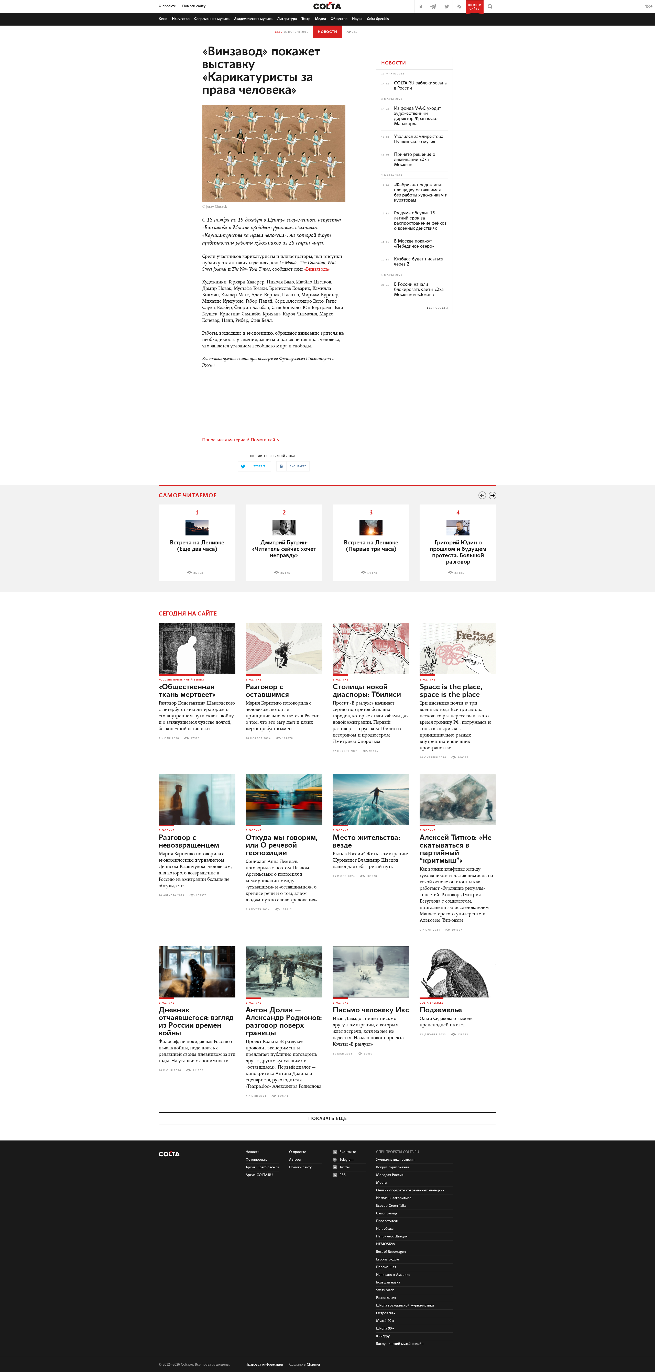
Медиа (320, 19)
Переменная (386, 1267)
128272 (462, 1034)
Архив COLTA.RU (259, 1175)
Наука (357, 19)
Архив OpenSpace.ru (262, 1167)
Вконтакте (348, 1152)
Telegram (347, 1159)
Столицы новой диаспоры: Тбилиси (367, 691)
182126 (284, 573)
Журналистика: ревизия (395, 1159)
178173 (371, 573)
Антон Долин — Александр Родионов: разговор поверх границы (284, 1021)
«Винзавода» (317, 269)
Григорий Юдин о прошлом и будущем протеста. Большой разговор (458, 552)
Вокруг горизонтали (392, 1167)
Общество (339, 19)
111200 (198, 1070)
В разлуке (253, 679)
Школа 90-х (385, 1328)
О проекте (167, 6)
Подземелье (441, 1010)
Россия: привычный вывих (181, 679)
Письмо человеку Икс (371, 1010)
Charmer (313, 1364)
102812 (286, 909)
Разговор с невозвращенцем (189, 841)
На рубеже (385, 1229)
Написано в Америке (393, 1275)
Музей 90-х (385, 1321)
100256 (463, 757)
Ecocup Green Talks (391, 1206)
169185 (458, 573)
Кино (163, 19)
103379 (201, 895)
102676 (287, 738)
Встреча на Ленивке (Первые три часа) (371, 546)
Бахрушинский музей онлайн (399, 1344)
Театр (305, 19)
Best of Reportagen (391, 1252)
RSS (343, 1175)
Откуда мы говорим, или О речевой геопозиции (282, 845)
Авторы (295, 1159)
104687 (457, 930)
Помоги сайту (194, 6)
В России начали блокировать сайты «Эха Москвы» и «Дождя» (419, 289)
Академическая (253, 19)
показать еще (327, 1118)
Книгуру (383, 1336)
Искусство (181, 19)
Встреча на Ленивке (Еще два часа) (197, 546)
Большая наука (388, 1282)
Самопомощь (386, 1213)
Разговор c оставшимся (267, 691)
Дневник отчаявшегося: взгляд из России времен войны (196, 1021)
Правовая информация (264, 1364)
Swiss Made (385, 1290)
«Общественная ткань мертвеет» (187, 691)
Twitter (345, 1167)
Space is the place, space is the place (451, 691)
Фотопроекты (257, 1159)
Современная (212, 19)
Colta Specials (378, 19)
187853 (197, 573)
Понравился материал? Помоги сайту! (241, 440)
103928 (371, 876)
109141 (283, 1096)
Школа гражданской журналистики (405, 1305)
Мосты (381, 1182)
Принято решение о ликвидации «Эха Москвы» (414, 159)
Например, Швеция (392, 1236)
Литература (287, 19)
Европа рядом (387, 1259)
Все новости (437, 308)
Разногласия (386, 1298)
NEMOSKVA (385, 1244)
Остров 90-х (386, 1313)
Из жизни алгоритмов (393, 1198)
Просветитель (387, 1221)
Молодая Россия (389, 1175)
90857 (368, 1053)
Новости (327, 32)
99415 (373, 751)
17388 (195, 738)
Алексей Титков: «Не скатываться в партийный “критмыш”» (456, 849)
